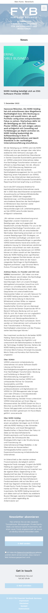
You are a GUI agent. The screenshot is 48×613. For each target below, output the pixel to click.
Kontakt (24, 606)
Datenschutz (24, 609)
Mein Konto (19, 2)
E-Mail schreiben (24, 586)
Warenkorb (29, 2)
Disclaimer (24, 603)
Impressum (24, 601)
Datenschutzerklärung (26, 552)
